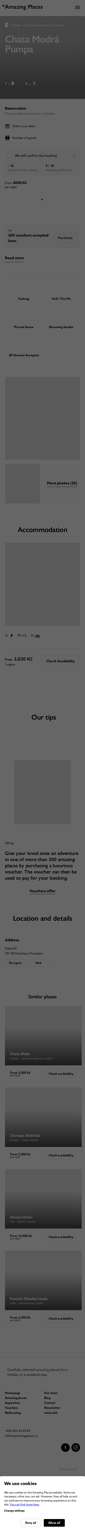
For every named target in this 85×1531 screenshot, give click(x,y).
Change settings (14, 1510)
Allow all (54, 1523)
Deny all (30, 1523)
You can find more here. (25, 1504)
